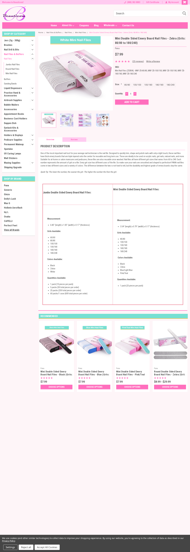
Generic (8, 189)
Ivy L (6, 212)
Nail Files (8, 58)
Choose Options (57, 387)
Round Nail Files (12, 69)
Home (54, 25)
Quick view (56, 364)
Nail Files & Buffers (14, 54)
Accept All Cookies (47, 547)
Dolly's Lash (10, 198)
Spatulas (8, 149)
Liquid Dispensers (13, 88)
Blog (96, 25)
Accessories (10, 109)
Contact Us (128, 25)
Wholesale (109, 25)
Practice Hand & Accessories (12, 94)
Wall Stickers (10, 158)
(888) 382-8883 (133, 2)
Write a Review (153, 61)
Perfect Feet (10, 225)
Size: (118, 84)
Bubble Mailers (11, 104)
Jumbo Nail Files (13, 64)
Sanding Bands (10, 83)
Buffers (7, 79)
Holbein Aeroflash (13, 207)
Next (110, 73)
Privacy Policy (8, 540)
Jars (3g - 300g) (12, 40)
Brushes (8, 45)
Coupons (84, 25)
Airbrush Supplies (13, 100)
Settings (10, 547)
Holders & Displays (13, 135)
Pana (6, 185)
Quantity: (119, 93)
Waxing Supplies (12, 162)
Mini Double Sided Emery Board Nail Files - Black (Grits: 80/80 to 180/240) (56, 374)
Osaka (7, 216)
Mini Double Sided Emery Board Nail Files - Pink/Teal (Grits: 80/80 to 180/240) (130, 374)
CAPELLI (8, 221)
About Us (67, 25)
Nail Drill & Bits (11, 49)
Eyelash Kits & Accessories (11, 129)
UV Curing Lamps (12, 153)
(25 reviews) (138, 61)
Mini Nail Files (11, 73)
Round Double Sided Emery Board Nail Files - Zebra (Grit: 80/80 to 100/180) (169, 374)
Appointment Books (14, 114)
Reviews (74, 139)
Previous (41, 73)
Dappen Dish (10, 123)
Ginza (7, 194)
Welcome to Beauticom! (13, 2)
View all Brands (11, 230)
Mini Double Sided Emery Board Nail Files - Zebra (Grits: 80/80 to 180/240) (118, 33)
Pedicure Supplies (13, 139)
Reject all (26, 547)
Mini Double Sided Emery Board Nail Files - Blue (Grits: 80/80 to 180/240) (93, 374)
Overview (50, 139)
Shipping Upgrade (13, 167)
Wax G (7, 203)
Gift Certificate (152, 2)
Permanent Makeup (14, 144)
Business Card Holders (15, 118)
